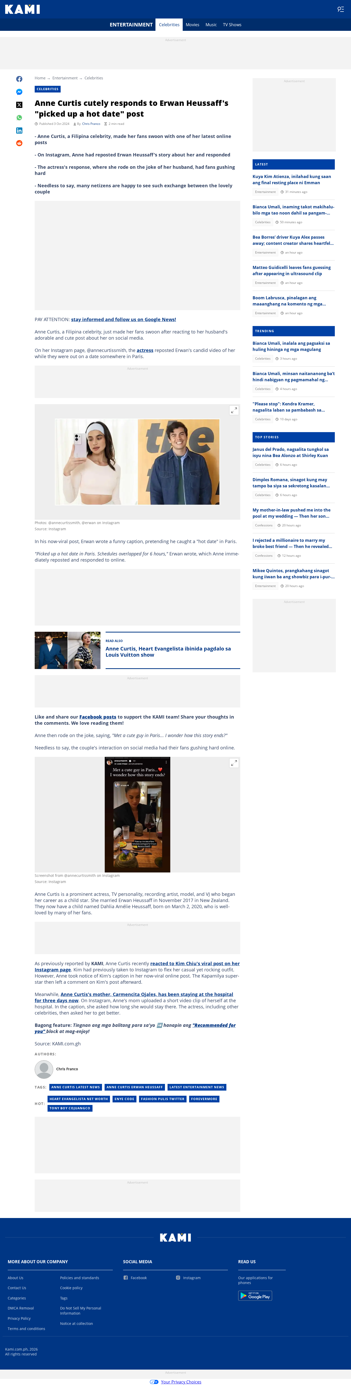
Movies (192, 24)
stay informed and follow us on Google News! (123, 319)
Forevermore (204, 1099)
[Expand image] (234, 410)
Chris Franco (91, 124)
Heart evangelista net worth (79, 1099)
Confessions (264, 525)
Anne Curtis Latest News (75, 1087)
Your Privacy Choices (181, 1382)
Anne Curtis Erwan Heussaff (135, 1087)
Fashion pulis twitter (162, 1099)
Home (40, 77)
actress (145, 350)
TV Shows (232, 24)
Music (211, 24)
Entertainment (131, 24)
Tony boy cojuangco (70, 1108)
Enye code (124, 1099)
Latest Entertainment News (197, 1087)
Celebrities (169, 24)
